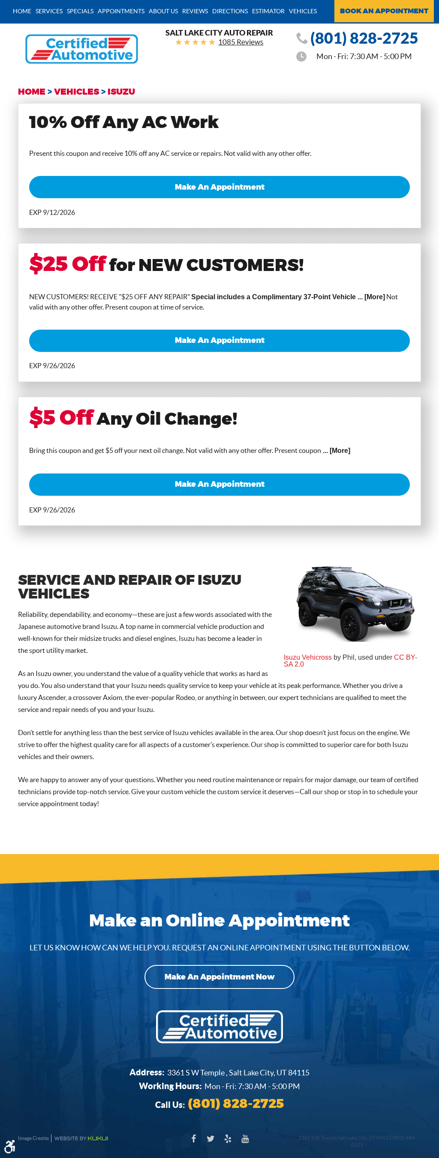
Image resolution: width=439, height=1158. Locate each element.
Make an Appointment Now (220, 977)
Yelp (228, 1143)
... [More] (370, 297)
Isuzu (121, 92)
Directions (230, 11)
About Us (163, 11)
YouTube (245, 1143)
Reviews (195, 11)
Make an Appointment (220, 187)
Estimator (268, 11)
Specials (80, 11)
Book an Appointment (384, 11)
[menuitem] (22, 10)
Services (49, 11)
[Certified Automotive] (81, 49)
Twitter (211, 1143)
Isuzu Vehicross (308, 657)
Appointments (121, 11)
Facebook (193, 1143)
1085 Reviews (240, 42)
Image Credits (33, 1138)
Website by (81, 1138)
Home (22, 11)
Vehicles (303, 11)
